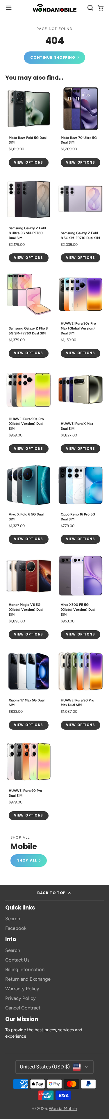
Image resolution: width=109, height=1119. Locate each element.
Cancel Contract (22, 1008)
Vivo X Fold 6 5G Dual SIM (28, 504)
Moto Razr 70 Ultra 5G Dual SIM (80, 127)
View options (28, 162)
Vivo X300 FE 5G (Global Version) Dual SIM (80, 597)
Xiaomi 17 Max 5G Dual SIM (28, 690)
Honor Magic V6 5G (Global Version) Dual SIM (28, 597)
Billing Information (24, 969)
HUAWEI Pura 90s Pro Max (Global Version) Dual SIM (80, 316)
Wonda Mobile (63, 1108)
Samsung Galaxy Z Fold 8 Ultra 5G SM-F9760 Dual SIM (28, 221)
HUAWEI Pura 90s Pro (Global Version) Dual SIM (28, 411)
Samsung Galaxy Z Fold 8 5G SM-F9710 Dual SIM (80, 221)
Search (12, 918)
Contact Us (17, 960)
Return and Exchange (28, 979)
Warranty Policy (22, 988)
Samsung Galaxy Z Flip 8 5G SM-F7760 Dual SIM (28, 316)
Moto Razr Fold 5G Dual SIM (28, 127)
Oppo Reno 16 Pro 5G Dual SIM (80, 504)
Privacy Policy (20, 998)
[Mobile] (28, 851)
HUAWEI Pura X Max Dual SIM (80, 411)
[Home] (54, 7)
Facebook (15, 928)
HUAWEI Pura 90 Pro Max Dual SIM (80, 690)
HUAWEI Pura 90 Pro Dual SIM (28, 780)
